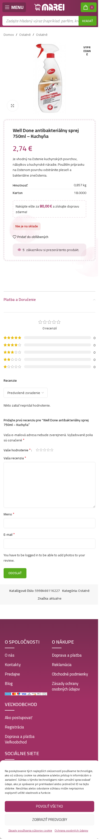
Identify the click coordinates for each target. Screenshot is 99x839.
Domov (9, 34)
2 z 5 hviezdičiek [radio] (41, 450)
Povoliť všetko (49, 806)
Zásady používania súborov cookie (30, 830)
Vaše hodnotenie (17, 450)
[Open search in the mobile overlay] (49, 21)
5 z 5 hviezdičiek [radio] (52, 450)
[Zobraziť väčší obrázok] (12, 105)
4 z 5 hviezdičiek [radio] (48, 450)
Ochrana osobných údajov (71, 830)
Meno (9, 514)
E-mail (9, 534)
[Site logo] (49, 7)
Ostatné (25, 34)
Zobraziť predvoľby (49, 819)
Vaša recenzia (15, 458)
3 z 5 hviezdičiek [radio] (44, 450)
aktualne (55, 598)
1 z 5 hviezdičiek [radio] (37, 450)
